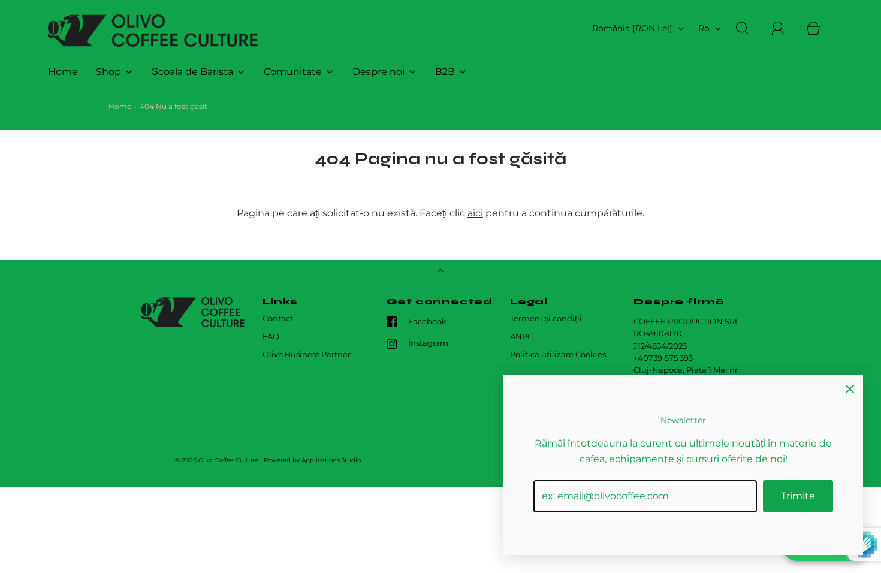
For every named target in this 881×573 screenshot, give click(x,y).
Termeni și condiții (546, 318)
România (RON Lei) (633, 28)
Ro (705, 28)
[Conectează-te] (784, 28)
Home (63, 71)
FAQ (271, 336)
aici (475, 213)
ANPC (521, 336)
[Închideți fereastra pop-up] (850, 388)
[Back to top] (440, 271)
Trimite (798, 496)
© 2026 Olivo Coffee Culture (216, 460)
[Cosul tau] (820, 28)
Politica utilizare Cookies (558, 354)
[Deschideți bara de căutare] (749, 28)
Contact (278, 318)
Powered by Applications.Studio (312, 460)
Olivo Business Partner (307, 354)
